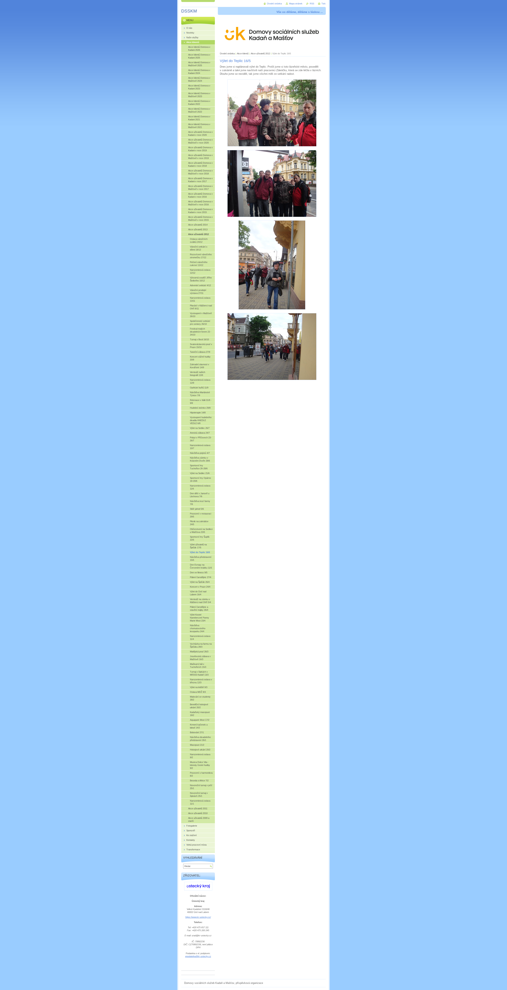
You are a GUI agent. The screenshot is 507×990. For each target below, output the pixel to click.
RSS (312, 3)
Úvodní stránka (227, 53)
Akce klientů (243, 53)
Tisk (323, 3)
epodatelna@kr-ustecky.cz (198, 956)
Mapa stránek (295, 3)
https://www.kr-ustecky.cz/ (198, 917)
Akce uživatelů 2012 (260, 53)
